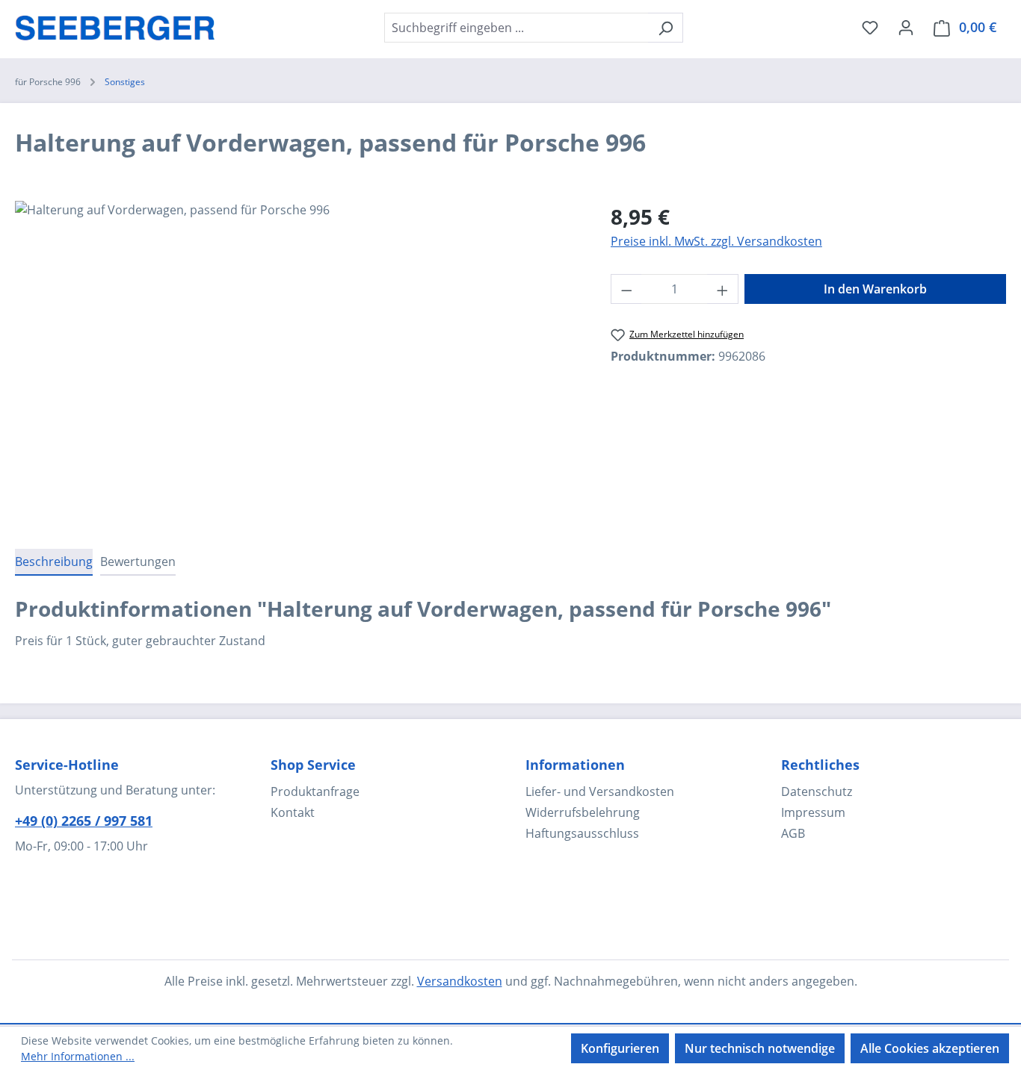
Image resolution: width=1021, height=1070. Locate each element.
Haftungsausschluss (582, 833)
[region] (298, 361)
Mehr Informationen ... (78, 1056)
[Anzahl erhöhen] (722, 289)
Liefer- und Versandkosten (599, 791)
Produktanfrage (315, 791)
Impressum (813, 812)
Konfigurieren (620, 1048)
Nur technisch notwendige (760, 1048)
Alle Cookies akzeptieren (929, 1048)
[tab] (54, 562)
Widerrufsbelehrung (582, 812)
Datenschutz (816, 791)
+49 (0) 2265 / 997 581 (83, 821)
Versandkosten (459, 981)
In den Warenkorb (875, 289)
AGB (793, 833)
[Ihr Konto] (906, 27)
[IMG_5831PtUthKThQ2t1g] (297, 361)
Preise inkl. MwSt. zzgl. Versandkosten (716, 241)
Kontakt (293, 812)
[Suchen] (665, 28)
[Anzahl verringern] (626, 289)
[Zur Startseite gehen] (115, 24)
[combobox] (516, 28)
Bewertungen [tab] (138, 561)
